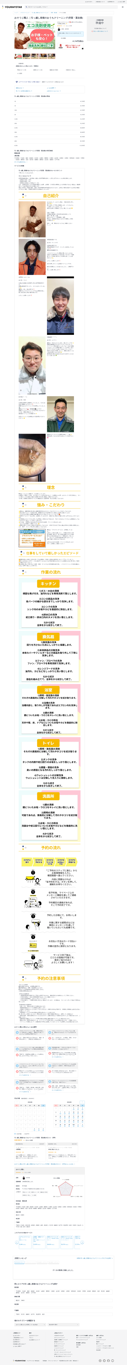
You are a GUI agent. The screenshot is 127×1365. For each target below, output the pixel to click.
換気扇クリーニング (59, 1341)
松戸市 (33, 1314)
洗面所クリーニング (59, 1346)
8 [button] (53, 1250)
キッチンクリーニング (59, 1343)
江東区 (53, 1291)
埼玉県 (16, 1304)
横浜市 (18, 1300)
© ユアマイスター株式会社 (33, 1360)
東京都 (16, 1287)
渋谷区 (79, 1291)
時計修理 (98, 1350)
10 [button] (57, 1250)
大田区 (68, 1291)
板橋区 (108, 1291)
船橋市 (28, 1314)
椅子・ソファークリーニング (83, 1337)
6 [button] (50, 1250)
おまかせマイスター (34, 1335)
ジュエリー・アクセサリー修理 (103, 1346)
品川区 (58, 1291)
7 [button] (52, 1250)
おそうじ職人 (21, 18)
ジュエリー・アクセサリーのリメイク (105, 1348)
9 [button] (55, 1250)
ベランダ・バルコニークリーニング (62, 1352)
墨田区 (48, 1291)
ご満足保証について (100, 1)
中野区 (84, 1291)
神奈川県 (17, 1296)
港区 (28, 1291)
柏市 (43, 1314)
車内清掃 (78, 1345)
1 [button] (41, 1250)
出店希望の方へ (111, 1)
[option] (25, 1242)
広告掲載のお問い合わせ (19, 1344)
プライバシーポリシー (53, 1360)
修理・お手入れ (100, 1335)
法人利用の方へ (16, 1339)
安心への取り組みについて (100, 31)
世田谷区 (73, 1291)
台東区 (43, 1291)
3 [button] (45, 1250)
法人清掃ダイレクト (34, 1340)
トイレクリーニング (59, 1348)
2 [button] (43, 1250)
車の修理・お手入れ (81, 1342)
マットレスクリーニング (82, 1339)
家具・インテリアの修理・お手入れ (84, 1335)
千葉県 (16, 1310)
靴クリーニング (100, 1343)
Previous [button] (17, 1242)
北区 (98, 1291)
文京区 (38, 1291)
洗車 (77, 1347)
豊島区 (94, 1291)
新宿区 (33, 1291)
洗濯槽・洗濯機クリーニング (61, 1339)
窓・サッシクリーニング (60, 1350)
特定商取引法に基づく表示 (65, 1360)
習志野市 (38, 1314)
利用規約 (45, 1360)
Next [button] (82, 1242)
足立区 (23, 1292)
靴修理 (97, 1341)
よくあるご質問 (121, 1)
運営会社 (75, 1360)
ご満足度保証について (18, 1337)
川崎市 (23, 1300)
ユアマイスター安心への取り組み (29, 82)
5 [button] (48, 1250)
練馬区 (18, 1292)
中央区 (24, 1291)
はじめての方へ (89, 1)
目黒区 (63, 1291)
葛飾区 (28, 1292)
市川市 (23, 1314)
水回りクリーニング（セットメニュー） (63, 1354)
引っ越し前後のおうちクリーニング (62, 1356)
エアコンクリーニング (59, 1337)
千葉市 (18, 1314)
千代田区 (18, 1291)
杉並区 (89, 1291)
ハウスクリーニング (59, 1335)
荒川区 (103, 1291)
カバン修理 (99, 1337)
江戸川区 (33, 1292)
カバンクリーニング (101, 1339)
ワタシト (31, 1337)
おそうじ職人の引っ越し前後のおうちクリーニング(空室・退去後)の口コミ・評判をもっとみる (44, 1164)
